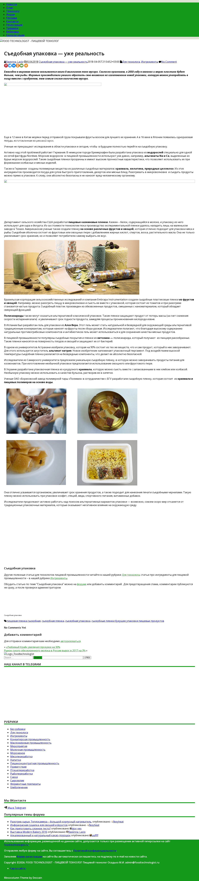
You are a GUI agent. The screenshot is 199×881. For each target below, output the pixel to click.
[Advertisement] (97, 538)
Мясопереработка (21, 756)
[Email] (21, 65)
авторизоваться (70, 641)
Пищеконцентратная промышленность (34, 763)
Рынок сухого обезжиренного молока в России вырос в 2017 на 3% (45, 650)
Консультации (15, 35)
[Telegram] (10, 65)
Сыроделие (17, 780)
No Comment (169, 61)
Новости (11, 4)
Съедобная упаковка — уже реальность (63, 61)
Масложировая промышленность (30, 742)
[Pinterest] (6, 65)
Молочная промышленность (27, 749)
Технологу (13, 11)
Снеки (14, 777)
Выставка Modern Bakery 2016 (28, 832)
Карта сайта (17, 868)
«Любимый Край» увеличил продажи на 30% (33, 647)
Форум (10, 14)
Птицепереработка (22, 770)
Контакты (12, 21)
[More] (26, 65)
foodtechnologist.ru (16, 844)
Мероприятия (18, 746)
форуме (81, 584)
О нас (9, 7)
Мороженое (17, 753)
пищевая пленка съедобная (24, 621)
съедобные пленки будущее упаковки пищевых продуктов (128, 621)
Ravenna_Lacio (14, 61)
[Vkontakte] (14, 65)
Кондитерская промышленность (30, 739)
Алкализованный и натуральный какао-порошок (40, 835)
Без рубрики (17, 729)
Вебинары (12, 31)
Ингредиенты (149, 61)
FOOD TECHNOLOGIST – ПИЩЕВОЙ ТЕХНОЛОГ (37, 134)
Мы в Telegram (16, 807)
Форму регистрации (29, 856)
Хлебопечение (19, 787)
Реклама (11, 18)
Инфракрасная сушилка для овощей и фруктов (39, 825)
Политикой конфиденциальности (95, 850)
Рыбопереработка (21, 773)
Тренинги (12, 28)
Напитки (15, 760)
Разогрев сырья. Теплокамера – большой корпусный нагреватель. (51, 821)
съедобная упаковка (77, 621)
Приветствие (18, 766)
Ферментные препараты (25, 784)
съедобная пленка (53, 621)
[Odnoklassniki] (18, 65)
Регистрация (14, 24)
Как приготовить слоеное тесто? (30, 828)
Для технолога (131, 61)
